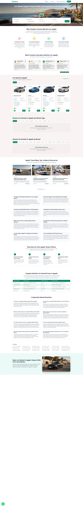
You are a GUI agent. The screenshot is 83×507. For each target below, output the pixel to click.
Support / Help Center (60, 1)
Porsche (63, 142)
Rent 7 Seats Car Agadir (16, 346)
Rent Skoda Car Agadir (45, 350)
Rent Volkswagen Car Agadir (66, 350)
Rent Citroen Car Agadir (56, 346)
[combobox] (19, 21)
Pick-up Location (16, 19)
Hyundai (38, 142)
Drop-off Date (54, 19)
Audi (19, 142)
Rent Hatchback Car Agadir (26, 347)
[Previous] (14, 99)
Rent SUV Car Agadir (55, 350)
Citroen (27, 142)
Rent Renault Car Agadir (17, 350)
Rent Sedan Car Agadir (36, 350)
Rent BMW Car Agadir (35, 346)
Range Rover (68, 142)
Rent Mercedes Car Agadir (66, 347)
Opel (54, 142)
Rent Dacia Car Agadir (65, 346)
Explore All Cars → (66, 78)
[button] (69, 65)
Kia (45, 142)
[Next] (69, 99)
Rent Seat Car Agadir (25, 350)
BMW (23, 142)
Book (24, 110)
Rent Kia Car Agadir (45, 347)
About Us (69, 1)
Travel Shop (52, 1)
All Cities (14, 82)
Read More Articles (41, 189)
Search (67, 21)
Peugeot (58, 142)
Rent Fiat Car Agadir (16, 347)
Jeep (42, 142)
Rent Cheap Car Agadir (45, 346)
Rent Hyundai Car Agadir (36, 347)
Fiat (34, 142)
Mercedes (50, 142)
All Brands (15, 142)
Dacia (31, 142)
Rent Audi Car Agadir (25, 346)
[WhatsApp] (15, 111)
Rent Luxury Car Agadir (55, 347)
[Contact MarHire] (3, 503)
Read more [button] (16, 69)
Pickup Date (41, 19)
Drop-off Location (29, 19)
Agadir (19, 82)
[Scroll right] (69, 142)
